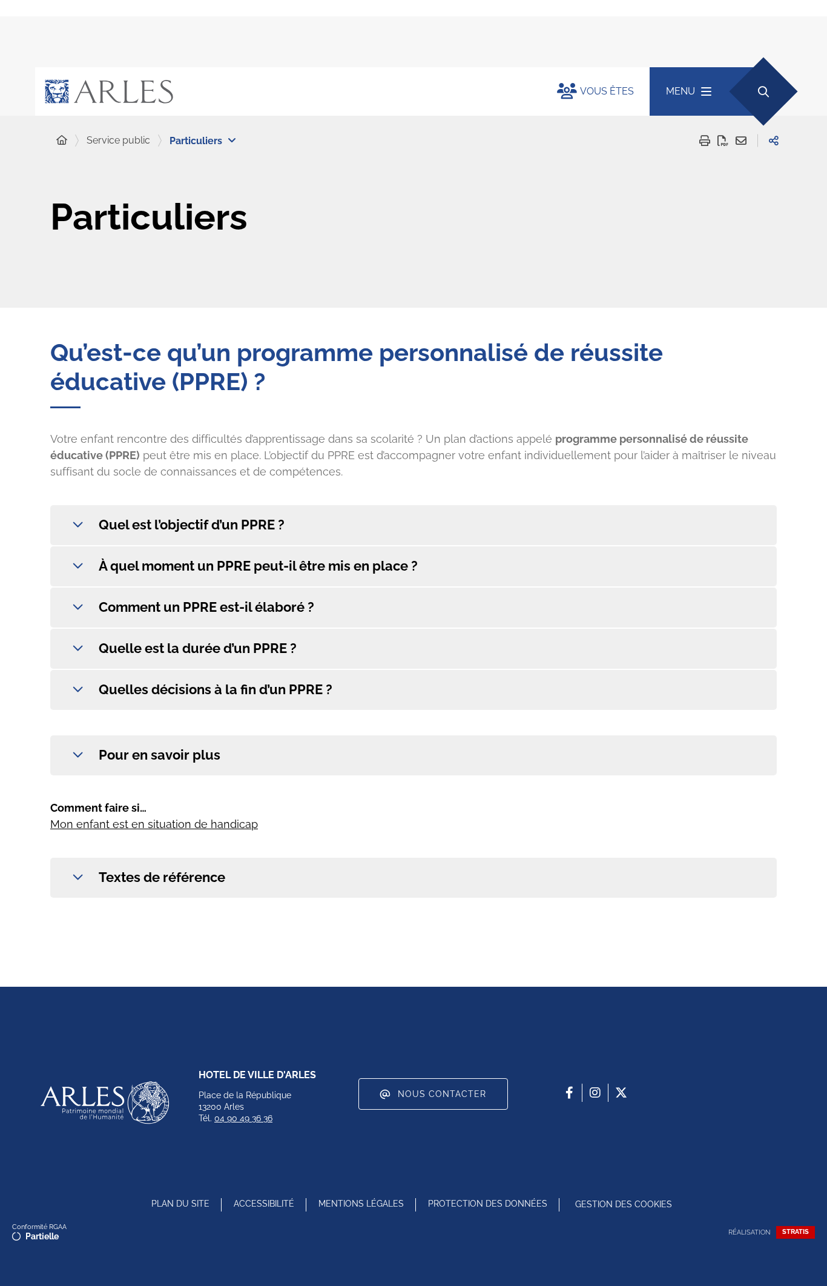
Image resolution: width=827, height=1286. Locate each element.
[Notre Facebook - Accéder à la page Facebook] (569, 1093)
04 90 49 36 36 (243, 1118)
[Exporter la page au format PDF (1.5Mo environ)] (723, 140)
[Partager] (774, 140)
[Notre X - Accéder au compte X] (621, 1093)
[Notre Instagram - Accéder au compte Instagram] (595, 1093)
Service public (118, 140)
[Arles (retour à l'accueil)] (284, 91)
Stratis (795, 1232)
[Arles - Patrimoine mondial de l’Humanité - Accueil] (104, 1102)
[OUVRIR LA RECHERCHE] (763, 91)
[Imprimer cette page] (705, 140)
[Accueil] (61, 140)
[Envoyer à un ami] (741, 140)
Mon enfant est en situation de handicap (154, 824)
